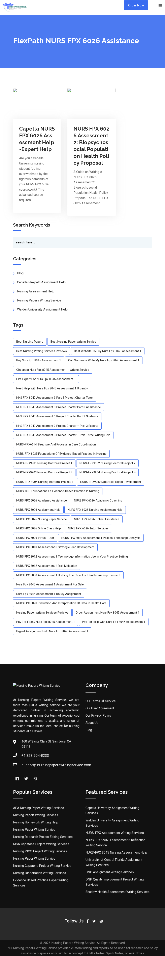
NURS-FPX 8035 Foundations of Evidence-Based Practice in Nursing (61, 454)
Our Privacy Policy (98, 715)
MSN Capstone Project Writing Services (41, 844)
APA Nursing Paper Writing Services (38, 808)
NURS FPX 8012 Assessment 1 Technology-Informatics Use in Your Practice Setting (72, 556)
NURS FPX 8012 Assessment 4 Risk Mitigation (46, 566)
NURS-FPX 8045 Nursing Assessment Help (116, 852)
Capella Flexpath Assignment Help (41, 282)
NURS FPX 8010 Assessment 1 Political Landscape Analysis (100, 538)
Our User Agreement (100, 708)
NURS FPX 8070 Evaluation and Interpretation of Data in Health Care (61, 603)
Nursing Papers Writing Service (39, 300)
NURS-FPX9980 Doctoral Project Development (110, 482)
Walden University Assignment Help (42, 309)
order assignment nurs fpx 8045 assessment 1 (107, 612)
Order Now (136, 5)
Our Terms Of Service (101, 701)
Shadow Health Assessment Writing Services (118, 892)
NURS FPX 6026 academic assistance (41, 500)
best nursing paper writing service (73, 341)
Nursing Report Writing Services (35, 815)
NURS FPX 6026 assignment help (38, 510)
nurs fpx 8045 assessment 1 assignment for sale (50, 584)
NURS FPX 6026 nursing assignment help (95, 510)
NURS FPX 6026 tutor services (88, 528)
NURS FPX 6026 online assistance (96, 519)
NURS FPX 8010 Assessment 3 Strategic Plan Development (55, 547)
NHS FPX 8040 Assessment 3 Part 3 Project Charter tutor (54, 397)
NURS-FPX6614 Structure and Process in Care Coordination (56, 444)
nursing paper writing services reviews (42, 612)
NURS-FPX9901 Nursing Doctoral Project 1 (44, 463)
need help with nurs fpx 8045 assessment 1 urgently (52, 388)
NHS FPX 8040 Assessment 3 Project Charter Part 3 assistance (58, 407)
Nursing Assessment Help (35, 291)
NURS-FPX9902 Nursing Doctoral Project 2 (107, 463)
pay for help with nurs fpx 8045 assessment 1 (113, 622)
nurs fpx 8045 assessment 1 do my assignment (48, 594)
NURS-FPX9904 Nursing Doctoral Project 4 (107, 472)
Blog (89, 730)
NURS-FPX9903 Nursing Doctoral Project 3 (44, 472)
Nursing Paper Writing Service (34, 829)
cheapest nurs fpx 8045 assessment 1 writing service (52, 370)
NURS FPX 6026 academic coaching (98, 500)
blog (20, 273)
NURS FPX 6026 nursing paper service (41, 519)
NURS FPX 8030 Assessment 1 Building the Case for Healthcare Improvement (68, 575)
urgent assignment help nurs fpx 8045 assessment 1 (52, 631)
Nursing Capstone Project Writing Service (42, 866)
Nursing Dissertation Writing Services (39, 873)
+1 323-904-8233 (35, 755)
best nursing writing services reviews (41, 351)
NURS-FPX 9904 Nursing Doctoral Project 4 (44, 482)
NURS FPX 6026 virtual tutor (35, 538)
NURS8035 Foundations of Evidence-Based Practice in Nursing (57, 491)
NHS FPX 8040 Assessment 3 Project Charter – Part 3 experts (57, 426)
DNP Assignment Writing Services (110, 872)
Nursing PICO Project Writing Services (40, 851)
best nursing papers (29, 341)
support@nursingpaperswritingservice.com (56, 765)
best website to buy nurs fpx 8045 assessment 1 (107, 351)
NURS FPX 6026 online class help (38, 528)
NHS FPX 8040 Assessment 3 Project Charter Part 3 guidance (57, 416)
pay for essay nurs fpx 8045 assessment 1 (45, 622)
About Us (92, 723)
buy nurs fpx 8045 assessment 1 (38, 360)
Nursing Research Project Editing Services (43, 837)
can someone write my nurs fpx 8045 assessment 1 (103, 360)
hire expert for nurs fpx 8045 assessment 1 (46, 379)
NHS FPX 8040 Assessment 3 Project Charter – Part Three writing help (63, 435)
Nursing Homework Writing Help (35, 822)
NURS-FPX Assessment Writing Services (115, 833)
